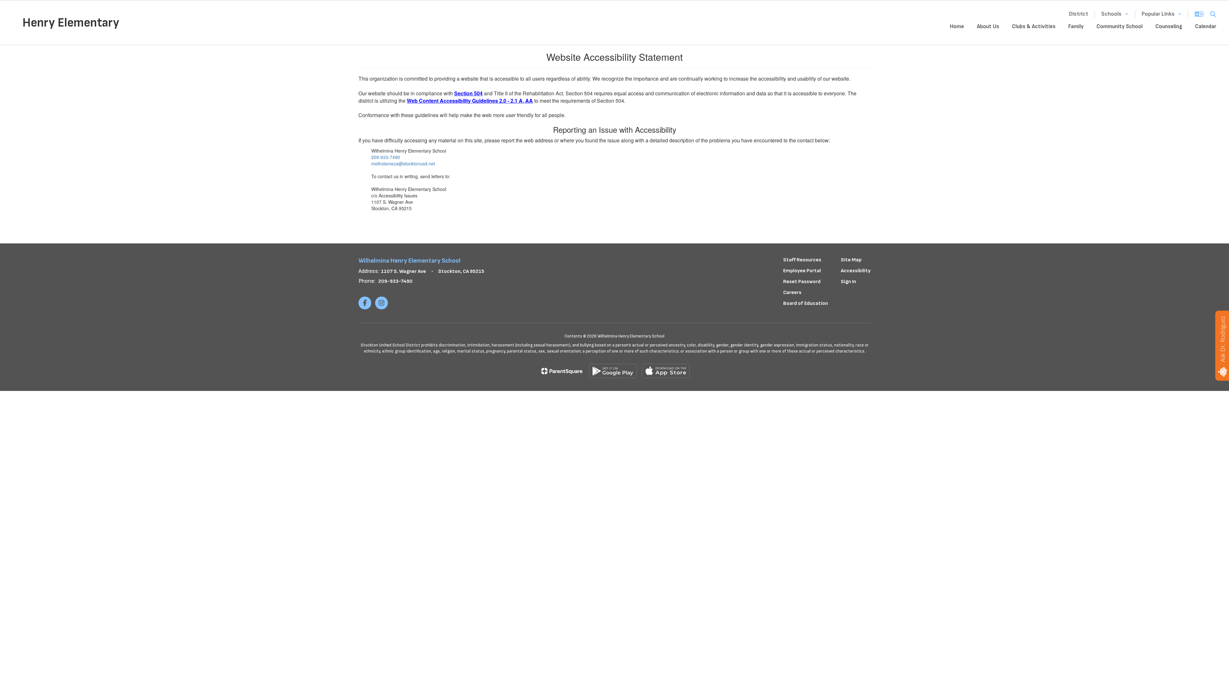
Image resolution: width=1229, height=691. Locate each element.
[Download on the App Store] (666, 371)
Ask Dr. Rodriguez (1222, 339)
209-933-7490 (385, 157)
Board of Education (805, 303)
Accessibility (856, 271)
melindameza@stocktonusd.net (403, 163)
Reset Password (802, 282)
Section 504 (468, 93)
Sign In (848, 282)
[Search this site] (1213, 14)
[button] (1115, 14)
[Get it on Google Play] (613, 371)
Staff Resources (802, 260)
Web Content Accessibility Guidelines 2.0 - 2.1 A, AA (470, 100)
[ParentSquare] (562, 371)
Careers (792, 293)
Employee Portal (802, 271)
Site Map (851, 260)
